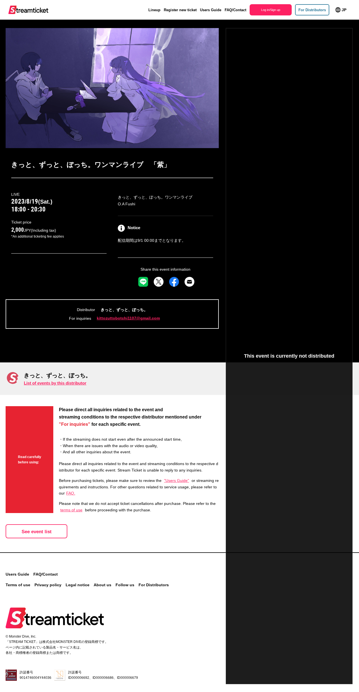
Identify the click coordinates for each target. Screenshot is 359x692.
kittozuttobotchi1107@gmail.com (128, 318)
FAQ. (70, 493)
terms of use (71, 510)
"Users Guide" (176, 480)
